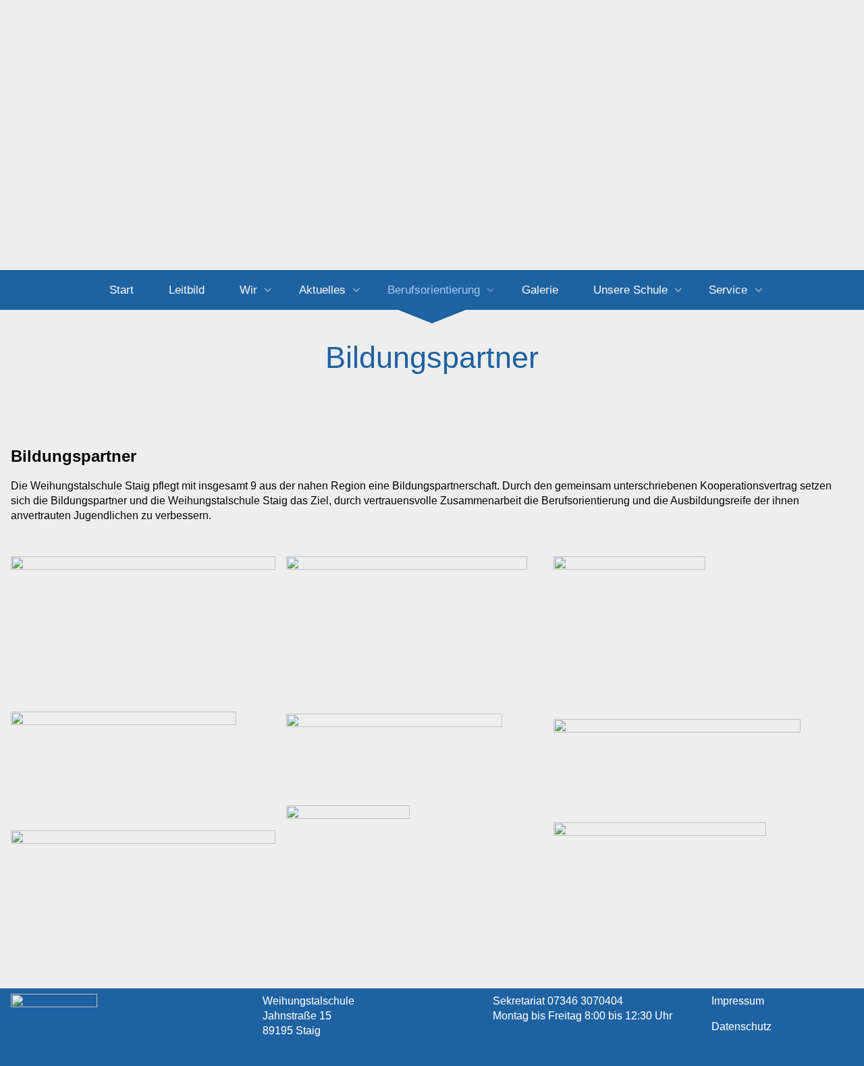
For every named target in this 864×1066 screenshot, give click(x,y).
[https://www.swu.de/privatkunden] (348, 866)
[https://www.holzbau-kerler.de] (143, 848)
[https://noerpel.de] (143, 617)
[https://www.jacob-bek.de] (394, 754)
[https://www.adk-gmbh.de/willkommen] (629, 632)
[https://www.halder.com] (660, 876)
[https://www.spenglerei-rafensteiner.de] (123, 755)
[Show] (268, 291)
